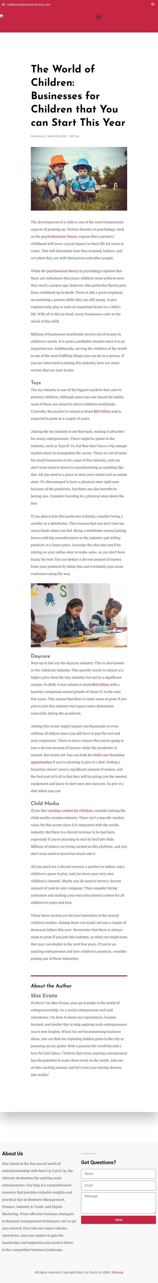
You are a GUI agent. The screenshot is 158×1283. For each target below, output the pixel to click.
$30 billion (102, 411)
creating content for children (70, 811)
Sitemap (117, 1272)
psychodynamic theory (58, 236)
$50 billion (100, 685)
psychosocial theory (62, 271)
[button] (153, 4)
